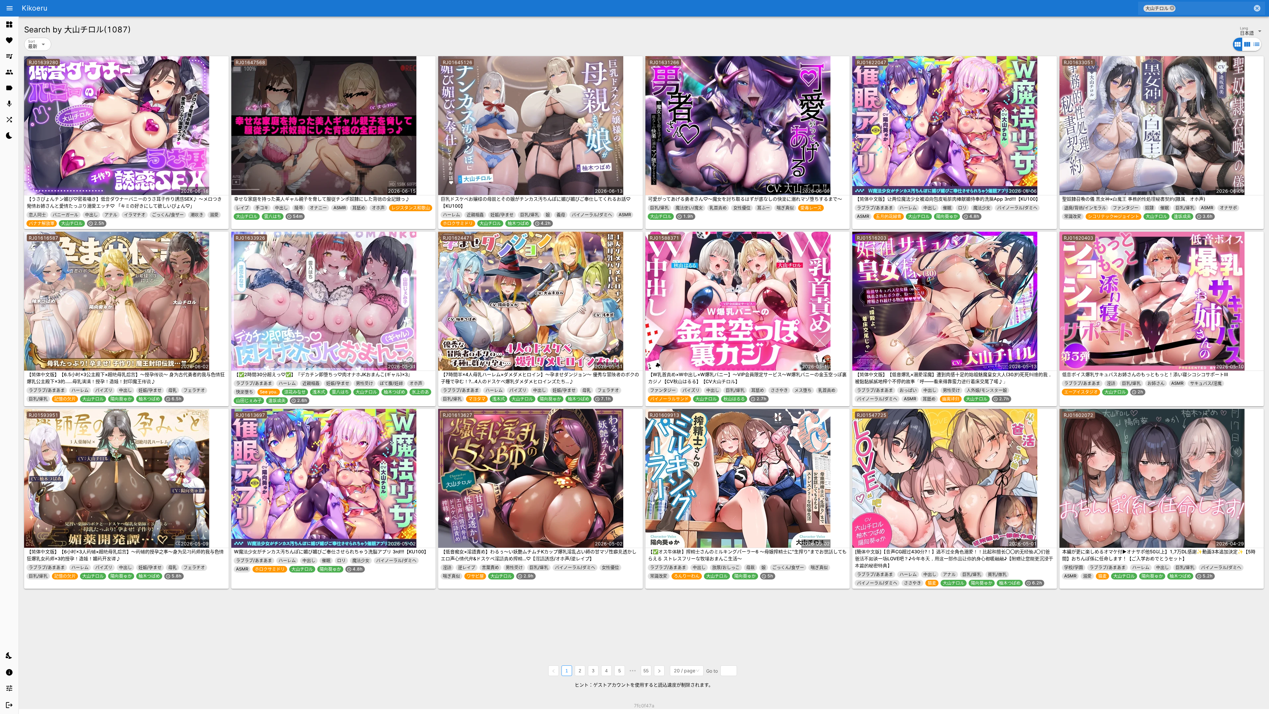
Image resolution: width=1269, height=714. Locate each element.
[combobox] (1214, 8)
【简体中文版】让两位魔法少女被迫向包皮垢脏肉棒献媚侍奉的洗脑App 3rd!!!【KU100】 (947, 199)
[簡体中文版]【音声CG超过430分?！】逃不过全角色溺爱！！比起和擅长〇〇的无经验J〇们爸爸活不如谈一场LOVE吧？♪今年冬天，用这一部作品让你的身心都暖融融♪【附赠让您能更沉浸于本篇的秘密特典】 (954, 558)
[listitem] (9, 24)
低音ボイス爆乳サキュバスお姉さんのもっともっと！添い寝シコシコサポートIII (1145, 374)
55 (646, 670)
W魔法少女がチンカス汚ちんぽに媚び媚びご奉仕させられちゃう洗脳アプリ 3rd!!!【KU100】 (331, 551)
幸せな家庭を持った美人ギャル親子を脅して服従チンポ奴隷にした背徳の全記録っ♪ (322, 199)
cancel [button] (1172, 8)
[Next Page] (659, 670)
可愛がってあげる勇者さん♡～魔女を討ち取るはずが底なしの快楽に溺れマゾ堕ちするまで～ (745, 199)
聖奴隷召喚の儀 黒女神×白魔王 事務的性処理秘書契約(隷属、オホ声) (1133, 199)
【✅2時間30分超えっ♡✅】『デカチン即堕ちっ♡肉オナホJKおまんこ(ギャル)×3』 (323, 374)
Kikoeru (34, 8)
